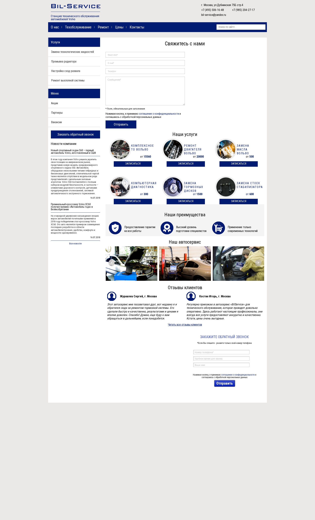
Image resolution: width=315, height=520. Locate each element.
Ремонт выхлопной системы (68, 80)
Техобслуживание (78, 27)
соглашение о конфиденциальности (159, 113)
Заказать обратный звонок (75, 134)
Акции (54, 103)
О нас (55, 27)
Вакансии (56, 122)
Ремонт (103, 27)
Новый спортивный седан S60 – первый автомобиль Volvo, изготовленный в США (73, 151)
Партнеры (57, 112)
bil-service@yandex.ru (213, 15)
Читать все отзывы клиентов (185, 324)
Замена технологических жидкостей (72, 52)
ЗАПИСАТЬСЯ (133, 163)
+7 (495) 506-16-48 (212, 10)
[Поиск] (263, 27)
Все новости (75, 243)
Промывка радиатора (63, 61)
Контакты (137, 27)
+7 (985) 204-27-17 (243, 10)
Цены (119, 27)
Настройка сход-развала (65, 71)
